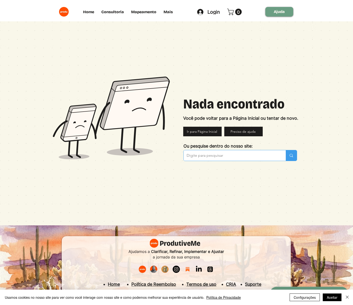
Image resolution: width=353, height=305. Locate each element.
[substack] (187, 269)
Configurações (305, 297)
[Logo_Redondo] (142, 269)
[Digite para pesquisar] (291, 155)
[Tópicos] (210, 269)
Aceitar (332, 297)
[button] (235, 12)
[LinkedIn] (198, 269)
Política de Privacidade (223, 297)
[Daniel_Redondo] (153, 269)
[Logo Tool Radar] (165, 269)
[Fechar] (347, 297)
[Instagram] (176, 269)
